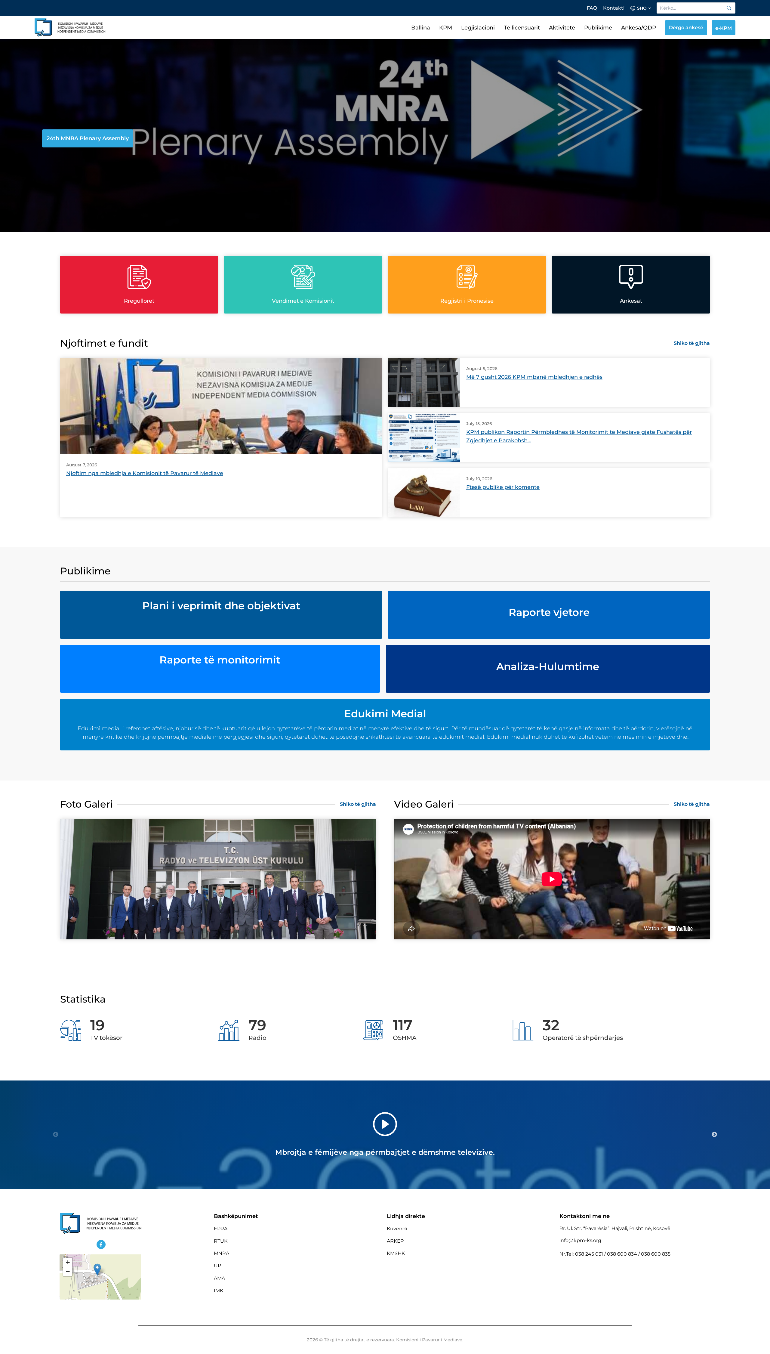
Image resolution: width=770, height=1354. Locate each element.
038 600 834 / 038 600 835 (638, 1254)
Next (714, 1135)
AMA (219, 1278)
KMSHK (396, 1253)
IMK (218, 1291)
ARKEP (395, 1241)
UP (217, 1266)
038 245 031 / (591, 1254)
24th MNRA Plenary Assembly (88, 138)
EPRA (220, 1229)
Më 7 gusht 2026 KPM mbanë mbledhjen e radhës (534, 377)
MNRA (221, 1253)
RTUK (220, 1241)
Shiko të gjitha (692, 343)
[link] (729, 8)
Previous (56, 1135)
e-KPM (723, 28)
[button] (97, 1269)
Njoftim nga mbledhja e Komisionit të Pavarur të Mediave (144, 473)
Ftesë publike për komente (503, 487)
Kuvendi (397, 1229)
